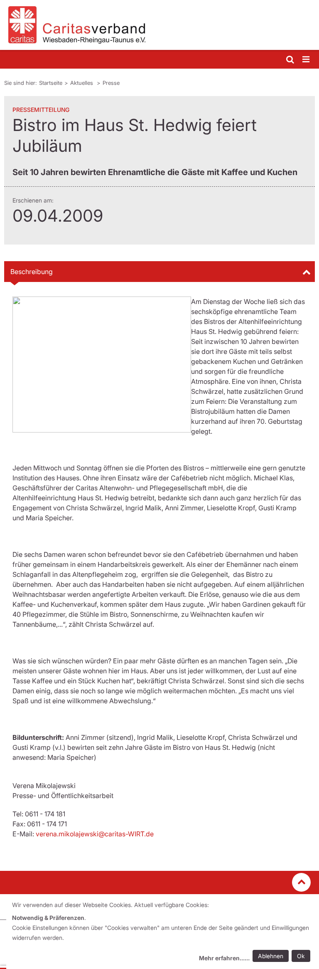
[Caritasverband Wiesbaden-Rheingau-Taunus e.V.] (159, 25)
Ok (301, 955)
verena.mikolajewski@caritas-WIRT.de (95, 834)
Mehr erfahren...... (224, 958)
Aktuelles (82, 82)
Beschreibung (31, 271)
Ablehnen (270, 955)
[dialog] (162, 932)
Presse (111, 82)
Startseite (50, 82)
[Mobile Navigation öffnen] (306, 59)
